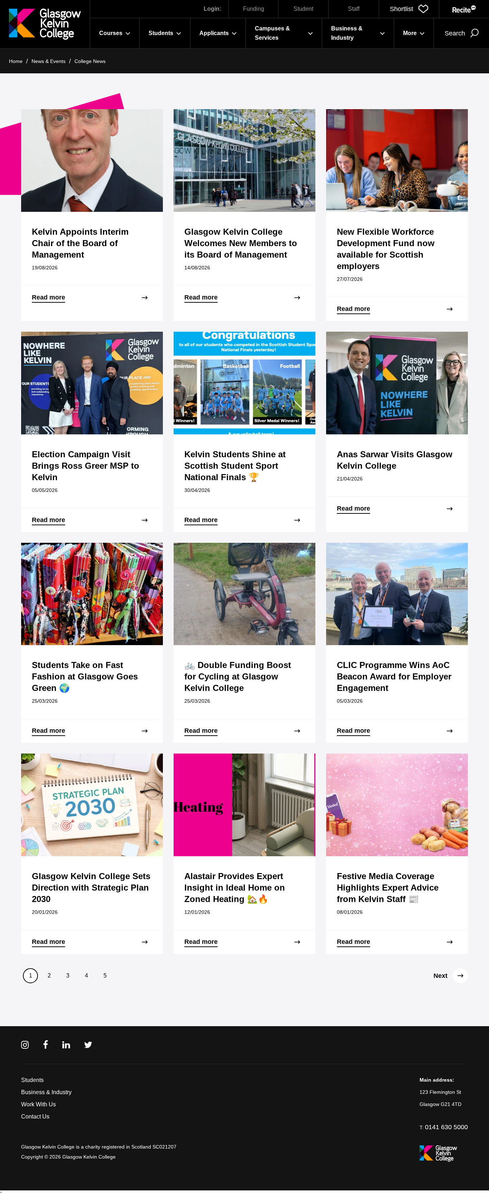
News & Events (49, 61)
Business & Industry (46, 1092)
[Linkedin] (66, 1044)
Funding (253, 9)
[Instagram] (25, 1044)
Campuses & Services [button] (272, 33)
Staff (353, 9)
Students (32, 1080)
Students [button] (161, 33)
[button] (409, 9)
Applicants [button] (214, 33)
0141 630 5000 (446, 1127)
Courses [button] (110, 33)
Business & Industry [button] (347, 33)
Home (16, 61)
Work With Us (38, 1104)
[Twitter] (88, 1044)
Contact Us (35, 1116)
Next (440, 975)
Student (303, 9)
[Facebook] (45, 1044)
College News (90, 61)
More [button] (410, 33)
